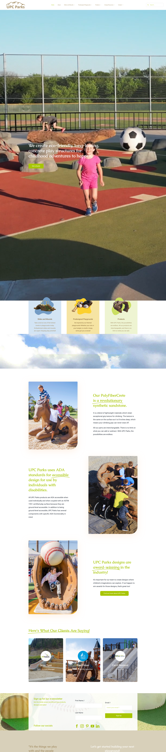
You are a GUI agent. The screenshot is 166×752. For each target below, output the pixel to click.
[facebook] (77, 726)
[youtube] (92, 726)
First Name (79, 700)
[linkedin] (97, 726)
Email (107, 702)
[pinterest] (87, 726)
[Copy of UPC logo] (15, 1)
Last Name (79, 713)
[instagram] (82, 726)
